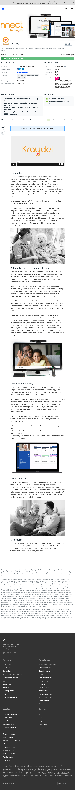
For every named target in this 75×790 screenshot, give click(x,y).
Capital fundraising (45, 668)
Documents (68, 120)
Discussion (57, 120)
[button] (72, 8)
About (41, 714)
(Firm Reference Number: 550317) (49, 766)
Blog (40, 721)
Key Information (13, 120)
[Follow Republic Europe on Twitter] (11, 653)
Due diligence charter (10, 697)
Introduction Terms (9, 744)
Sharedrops (43, 674)
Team (25, 120)
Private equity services (10, 678)
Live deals (6, 668)
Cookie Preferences (9, 727)
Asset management (45, 694)
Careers (41, 717)
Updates (33, 120)
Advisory (42, 684)
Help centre (43, 724)
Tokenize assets (44, 671)
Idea (2, 120)
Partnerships (7, 687)
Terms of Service (9, 734)
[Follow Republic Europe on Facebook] (4, 653)
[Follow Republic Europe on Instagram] (8, 653)
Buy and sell (7, 671)
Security (6, 721)
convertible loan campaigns (43, 128)
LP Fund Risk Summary (11, 714)
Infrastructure (44, 687)
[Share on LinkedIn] (3, 133)
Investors (44, 120)
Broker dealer (43, 704)
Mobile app (7, 684)
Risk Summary (8, 737)
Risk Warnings (33, 572)
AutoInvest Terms (9, 747)
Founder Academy (45, 678)
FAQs (4, 694)
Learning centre (8, 691)
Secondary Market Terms (11, 740)
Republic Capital (44, 701)
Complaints (6, 760)
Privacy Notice (8, 717)
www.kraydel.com (23, 72)
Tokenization (43, 691)
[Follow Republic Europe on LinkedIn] (15, 653)
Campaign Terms (8, 724)
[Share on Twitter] (3, 128)
